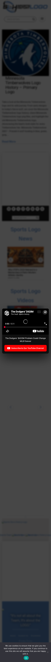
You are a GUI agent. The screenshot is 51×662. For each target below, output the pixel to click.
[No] (47, 652)
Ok (26, 658)
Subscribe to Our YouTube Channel (27, 348)
